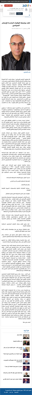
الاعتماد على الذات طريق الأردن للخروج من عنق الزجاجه (13, 361)
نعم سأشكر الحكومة (17, 341)
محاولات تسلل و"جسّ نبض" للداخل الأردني (12, 379)
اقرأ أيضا (26, 331)
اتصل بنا (6, 392)
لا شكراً (12, 13)
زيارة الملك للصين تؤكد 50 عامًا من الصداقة (12, 373)
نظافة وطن (19, 335)
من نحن (11, 392)
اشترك (19, 13)
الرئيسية (16, 392)
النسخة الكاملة (8, 5)
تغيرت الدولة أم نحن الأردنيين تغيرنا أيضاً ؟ (12, 354)
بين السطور (25, 28)
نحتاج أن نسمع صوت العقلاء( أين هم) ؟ (13, 366)
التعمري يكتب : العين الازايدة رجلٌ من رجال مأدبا (13, 348)
